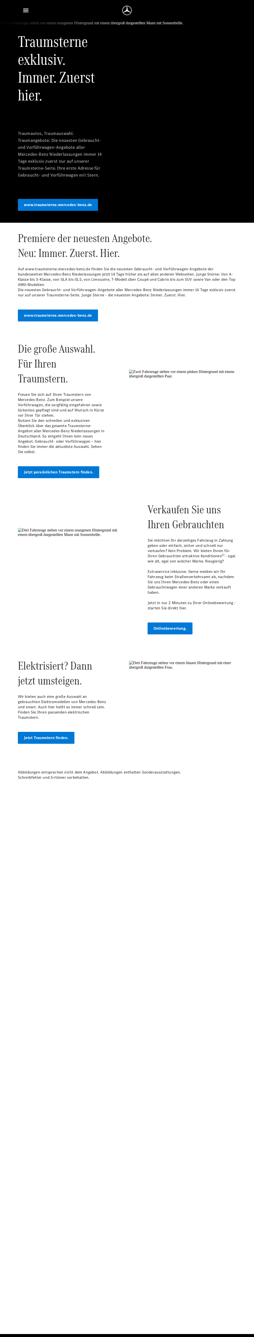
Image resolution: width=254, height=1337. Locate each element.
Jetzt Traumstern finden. (46, 737)
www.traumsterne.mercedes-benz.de (58, 204)
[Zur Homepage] (127, 10)
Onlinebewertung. (170, 628)
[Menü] (26, 10)
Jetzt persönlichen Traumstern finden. (58, 472)
